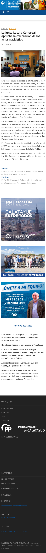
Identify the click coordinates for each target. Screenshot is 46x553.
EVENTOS (4, 28)
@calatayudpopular (9, 517)
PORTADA (7, 44)
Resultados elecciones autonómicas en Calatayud (22, 345)
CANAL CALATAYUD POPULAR (14, 531)
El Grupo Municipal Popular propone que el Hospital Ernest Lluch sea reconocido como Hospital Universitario (19, 337)
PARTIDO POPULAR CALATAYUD (15, 543)
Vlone (14, 546)
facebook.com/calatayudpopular (14, 505)
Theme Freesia (6, 546)
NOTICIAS (12, 28)
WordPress (21, 546)
